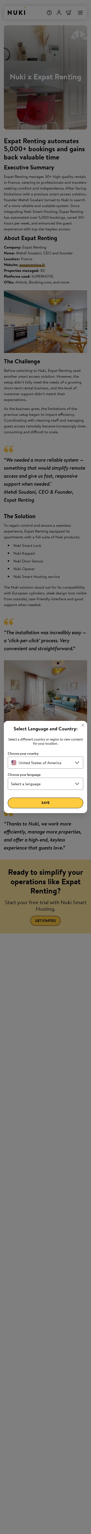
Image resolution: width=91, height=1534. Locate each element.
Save (45, 802)
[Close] (82, 725)
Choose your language (24, 775)
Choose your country (23, 753)
